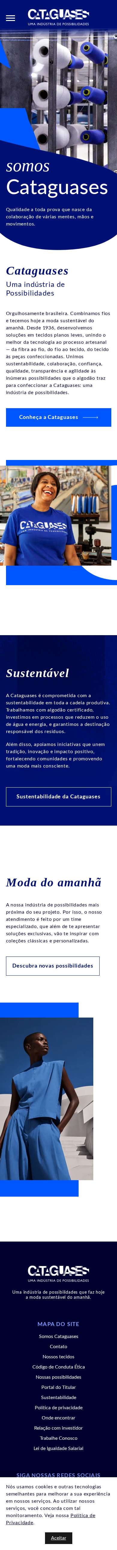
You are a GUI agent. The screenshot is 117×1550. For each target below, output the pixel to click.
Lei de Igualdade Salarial (58, 1448)
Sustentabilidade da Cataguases (58, 797)
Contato (58, 1346)
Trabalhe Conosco (58, 1438)
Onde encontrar (58, 1418)
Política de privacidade (58, 1407)
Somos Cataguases (58, 1336)
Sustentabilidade (58, 1397)
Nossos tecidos (58, 1356)
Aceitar (58, 1538)
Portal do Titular (58, 1387)
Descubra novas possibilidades (52, 966)
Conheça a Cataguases (48, 417)
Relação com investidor (58, 1428)
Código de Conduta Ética (58, 1367)
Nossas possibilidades (58, 1377)
